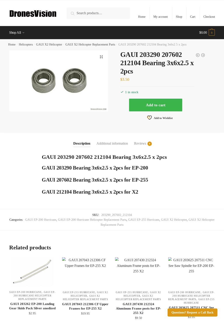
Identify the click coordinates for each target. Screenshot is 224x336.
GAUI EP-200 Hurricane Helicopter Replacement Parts (92, 219)
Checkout (209, 16)
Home (141, 16)
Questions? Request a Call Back (193, 312)
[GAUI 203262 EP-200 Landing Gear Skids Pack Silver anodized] (32, 271)
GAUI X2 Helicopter (49, 44)
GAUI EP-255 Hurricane (143, 219)
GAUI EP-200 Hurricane (40, 219)
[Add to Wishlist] (50, 262)
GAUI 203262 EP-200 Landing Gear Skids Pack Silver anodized (32, 306)
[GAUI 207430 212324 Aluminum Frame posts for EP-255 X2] (138, 271)
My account (160, 16)
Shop (179, 16)
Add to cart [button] (32, 327)
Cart (192, 16)
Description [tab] (81, 143)
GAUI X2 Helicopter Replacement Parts (90, 44)
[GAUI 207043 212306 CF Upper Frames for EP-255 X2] (85, 271)
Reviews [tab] (140, 143)
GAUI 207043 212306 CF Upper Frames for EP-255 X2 (85, 306)
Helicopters (26, 44)
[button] (101, 56)
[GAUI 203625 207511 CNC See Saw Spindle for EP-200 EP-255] (191, 271)
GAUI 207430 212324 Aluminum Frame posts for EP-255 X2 (138, 308)
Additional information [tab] (112, 143)
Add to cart (155, 105)
